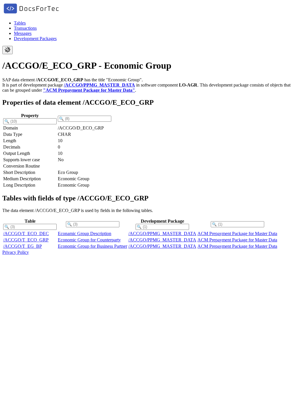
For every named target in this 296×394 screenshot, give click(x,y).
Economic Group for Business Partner (92, 246)
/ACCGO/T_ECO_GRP (26, 239)
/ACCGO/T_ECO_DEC (26, 233)
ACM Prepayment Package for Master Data (237, 233)
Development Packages (35, 38)
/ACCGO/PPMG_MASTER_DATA (99, 84)
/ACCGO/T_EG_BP (22, 246)
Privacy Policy (15, 252)
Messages (23, 33)
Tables (20, 22)
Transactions (25, 28)
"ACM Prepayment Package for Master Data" (89, 90)
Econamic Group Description (84, 233)
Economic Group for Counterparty (89, 239)
